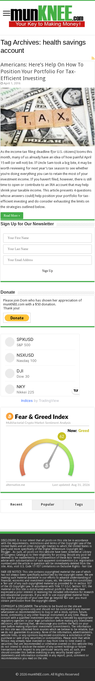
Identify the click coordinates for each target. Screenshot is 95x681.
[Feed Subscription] (93, 58)
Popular (47, 504)
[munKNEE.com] (47, 14)
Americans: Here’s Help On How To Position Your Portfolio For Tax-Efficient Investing (42, 71)
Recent (16, 504)
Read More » (12, 215)
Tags (79, 504)
